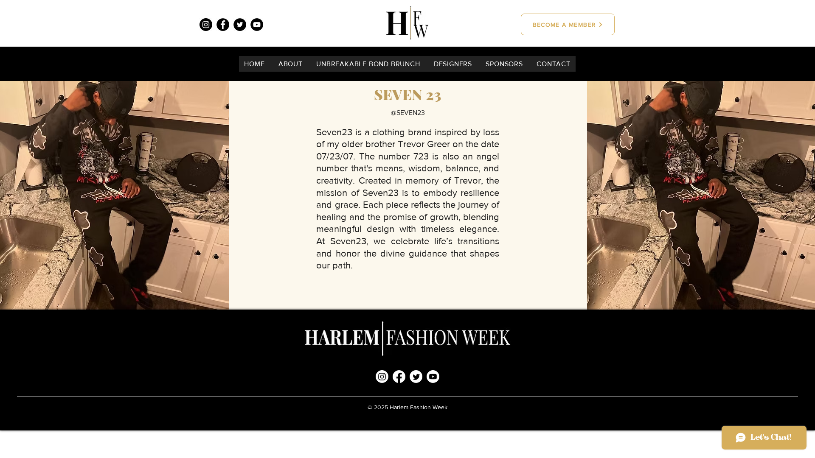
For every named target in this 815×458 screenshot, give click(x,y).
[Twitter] (239, 24)
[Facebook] (222, 24)
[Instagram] (206, 24)
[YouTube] (256, 24)
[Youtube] (433, 376)
